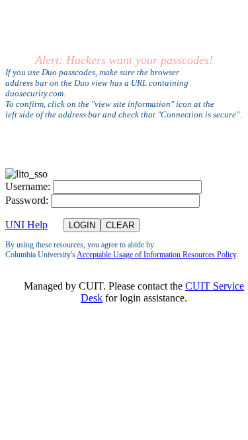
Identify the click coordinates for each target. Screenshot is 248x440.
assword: (26, 200)
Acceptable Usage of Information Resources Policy (156, 254)
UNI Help (26, 224)
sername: (27, 186)
